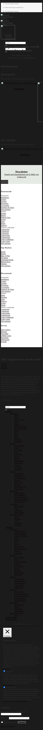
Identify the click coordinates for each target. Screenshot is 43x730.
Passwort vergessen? (8, 726)
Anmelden (22, 722)
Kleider (16, 415)
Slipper (16, 568)
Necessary (9, 671)
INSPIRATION (10, 618)
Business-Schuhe (20, 562)
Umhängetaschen (20, 478)
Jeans (16, 433)
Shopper (17, 480)
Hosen (16, 431)
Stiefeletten (18, 454)
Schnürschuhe (19, 461)
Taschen (12, 472)
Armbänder (18, 523)
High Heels (18, 450)
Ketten (16, 521)
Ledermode (18, 441)
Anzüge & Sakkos (20, 549)
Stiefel (16, 457)
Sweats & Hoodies (20, 429)
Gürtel (16, 508)
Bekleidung (19, 89)
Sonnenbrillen (19, 512)
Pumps (16, 448)
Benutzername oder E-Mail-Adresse (14, 712)
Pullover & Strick (20, 426)
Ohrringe (17, 519)
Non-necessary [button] (8, 685)
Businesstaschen (19, 487)
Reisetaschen (18, 489)
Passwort (4, 718)
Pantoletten (18, 470)
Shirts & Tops (19, 420)
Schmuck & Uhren (16, 515)
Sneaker (17, 459)
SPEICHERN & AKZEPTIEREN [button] (15, 701)
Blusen (16, 418)
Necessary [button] (6, 669)
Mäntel (16, 424)
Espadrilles (18, 467)
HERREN (9, 528)
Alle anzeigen (19, 446)
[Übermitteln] (6, 51)
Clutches (17, 485)
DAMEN (8, 411)
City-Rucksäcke (19, 495)
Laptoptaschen (19, 586)
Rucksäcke (13, 491)
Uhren (16, 517)
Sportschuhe (18, 463)
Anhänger (17, 525)
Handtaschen (18, 476)
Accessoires (14, 504)
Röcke (16, 435)
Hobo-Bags (18, 482)
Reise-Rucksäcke (20, 502)
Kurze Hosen (18, 547)
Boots (16, 452)
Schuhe (12, 444)
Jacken (16, 422)
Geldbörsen (18, 510)
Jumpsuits (17, 439)
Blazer (16, 437)
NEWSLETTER (11, 620)
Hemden (17, 551)
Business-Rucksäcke (21, 500)
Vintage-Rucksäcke (21, 497)
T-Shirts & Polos (20, 532)
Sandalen (17, 465)
